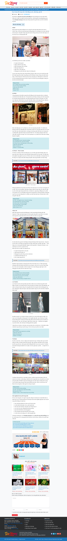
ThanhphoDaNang (7, 9)
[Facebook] (52, 533)
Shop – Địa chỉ (36, 7)
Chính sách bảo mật (49, 522)
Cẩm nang (58, 7)
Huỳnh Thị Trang (15, 528)
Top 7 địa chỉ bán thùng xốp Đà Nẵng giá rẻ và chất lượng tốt (17, 488)
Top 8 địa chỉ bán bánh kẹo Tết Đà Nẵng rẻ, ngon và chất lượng (30, 488)
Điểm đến (53, 7)
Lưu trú (21, 7)
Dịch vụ (12, 7)
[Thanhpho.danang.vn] (11, 3)
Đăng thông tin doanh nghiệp (30, 528)
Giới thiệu (27, 520)
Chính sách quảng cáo (49, 524)
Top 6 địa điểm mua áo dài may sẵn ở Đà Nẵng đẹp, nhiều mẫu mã (17, 474)
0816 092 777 (10, 525)
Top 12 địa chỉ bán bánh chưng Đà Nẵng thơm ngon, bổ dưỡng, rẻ (43, 488)
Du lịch (17, 7)
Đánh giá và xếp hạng (29, 526)
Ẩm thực (8, 7)
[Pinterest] (60, 533)
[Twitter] (54, 533)
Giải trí (41, 7)
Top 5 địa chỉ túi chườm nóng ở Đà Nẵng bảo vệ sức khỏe (30, 474)
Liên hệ (26, 522)
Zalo (14, 525)
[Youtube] (58, 533)
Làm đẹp (30, 7)
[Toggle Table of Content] (22, 24)
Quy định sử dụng (48, 520)
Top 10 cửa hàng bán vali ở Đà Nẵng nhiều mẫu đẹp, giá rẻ (43, 474)
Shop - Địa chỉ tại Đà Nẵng (17, 9)
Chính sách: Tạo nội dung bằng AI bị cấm (53, 528)
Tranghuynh (15, 14)
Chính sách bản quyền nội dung (51, 526)
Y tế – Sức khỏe (47, 7)
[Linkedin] (56, 533)
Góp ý (26, 524)
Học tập (25, 7)
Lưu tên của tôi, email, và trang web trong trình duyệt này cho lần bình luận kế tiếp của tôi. (30, 512)
